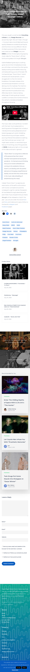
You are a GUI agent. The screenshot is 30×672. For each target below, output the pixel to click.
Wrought (15, 240)
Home (3, 613)
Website (4, 537)
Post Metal (10, 234)
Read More (15, 670)
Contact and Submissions (9, 617)
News (3, 637)
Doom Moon (6, 222)
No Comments (15, 23)
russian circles (14, 237)
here (24, 199)
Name (4, 521)
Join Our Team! (6, 620)
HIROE (13, 225)
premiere (5, 237)
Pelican (16, 231)
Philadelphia (23, 231)
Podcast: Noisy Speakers (8, 640)
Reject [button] (24, 667)
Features (4, 631)
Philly (4, 234)
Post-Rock (18, 234)
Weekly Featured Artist (8, 651)
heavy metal (6, 225)
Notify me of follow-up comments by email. (15, 553)
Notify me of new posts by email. (12, 557)
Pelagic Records (7, 231)
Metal (18, 225)
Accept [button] (18, 667)
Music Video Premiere (19, 228)
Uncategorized (6, 648)
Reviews (4, 645)
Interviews (4, 634)
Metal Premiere (7, 228)
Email (3, 529)
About (3, 615)
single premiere (7, 240)
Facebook (5, 206)
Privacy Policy (5, 622)
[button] (28, 1)
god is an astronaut (16, 222)
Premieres (15, 7)
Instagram (12, 204)
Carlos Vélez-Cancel (12, 20)
